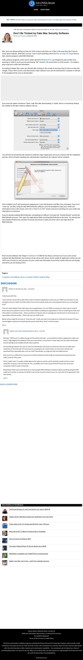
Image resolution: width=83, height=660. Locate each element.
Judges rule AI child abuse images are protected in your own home (31, 517)
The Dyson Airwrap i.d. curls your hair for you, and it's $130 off (29, 509)
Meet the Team (42, 631)
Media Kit (25, 633)
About (35, 631)
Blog (47, 277)
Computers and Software (11, 277)
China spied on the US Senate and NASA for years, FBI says (29, 524)
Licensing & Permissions (53, 633)
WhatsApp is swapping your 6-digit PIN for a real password (28, 554)
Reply (4, 325)
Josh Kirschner (20, 331)
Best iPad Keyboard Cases (43, 20)
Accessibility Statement (41, 636)
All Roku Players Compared (25, 20)
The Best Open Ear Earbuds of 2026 (64, 20)
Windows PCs (46, 60)
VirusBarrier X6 (33, 256)
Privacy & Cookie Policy (46, 638)
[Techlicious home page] (41, 3)
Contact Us (51, 631)
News (23, 277)
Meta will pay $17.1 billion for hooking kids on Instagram (27, 531)
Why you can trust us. (62, 29)
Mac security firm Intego (64, 54)
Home (36, 9)
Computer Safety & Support (35, 277)
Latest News (44, 9)
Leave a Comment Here (8, 384)
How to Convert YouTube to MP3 (20, 539)
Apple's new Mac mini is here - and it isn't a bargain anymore (29, 561)
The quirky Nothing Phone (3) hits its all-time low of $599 (27, 546)
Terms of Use (33, 638)
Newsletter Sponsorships (37, 633)
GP (14, 289)
